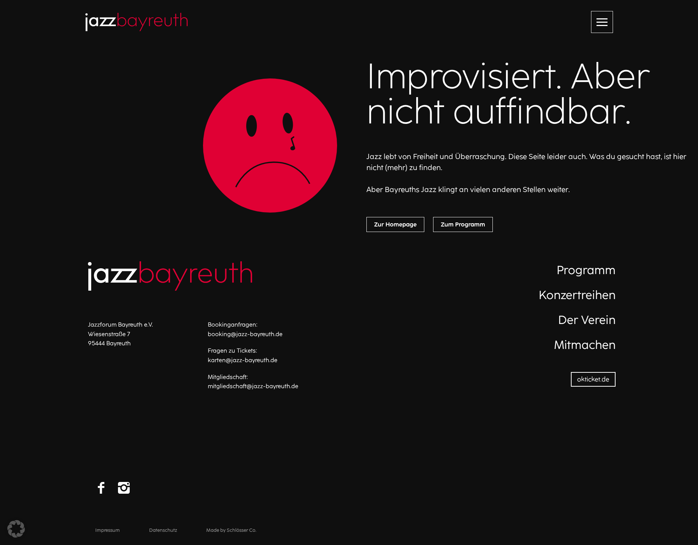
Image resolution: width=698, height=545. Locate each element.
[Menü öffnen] (602, 22)
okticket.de (593, 379)
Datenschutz (163, 530)
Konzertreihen (577, 295)
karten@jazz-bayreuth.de (242, 360)
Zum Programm (463, 224)
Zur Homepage (395, 224)
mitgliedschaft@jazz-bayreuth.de (253, 386)
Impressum (107, 530)
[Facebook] (101, 488)
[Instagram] (124, 488)
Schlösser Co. (241, 530)
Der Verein (587, 320)
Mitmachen (585, 345)
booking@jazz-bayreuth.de (245, 334)
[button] (16, 529)
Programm (586, 270)
